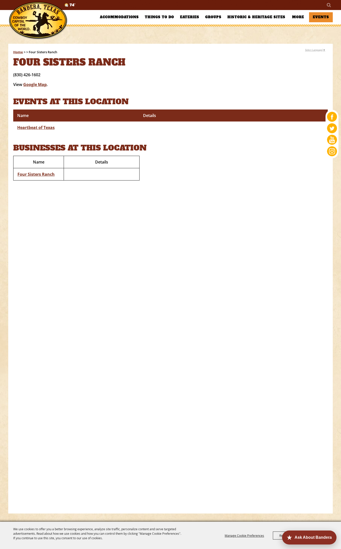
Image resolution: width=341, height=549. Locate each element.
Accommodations (119, 17)
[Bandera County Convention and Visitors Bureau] (38, 20)
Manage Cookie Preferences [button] (244, 536)
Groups (213, 17)
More (298, 17)
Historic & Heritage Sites (256, 17)
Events (321, 17)
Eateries (189, 17)
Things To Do (159, 17)
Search (328, 5)
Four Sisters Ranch (36, 174)
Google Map (35, 84)
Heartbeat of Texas (36, 127)
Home (18, 52)
